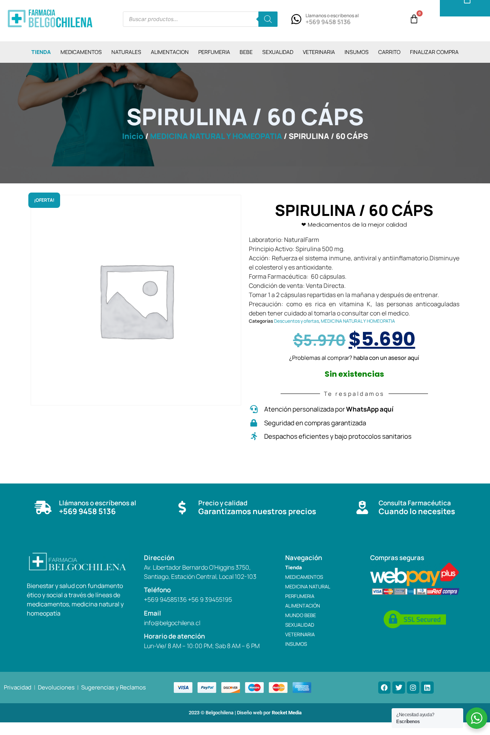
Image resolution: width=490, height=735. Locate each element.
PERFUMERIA (214, 52)
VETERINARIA (319, 52)
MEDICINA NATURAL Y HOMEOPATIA (216, 136)
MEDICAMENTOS (81, 52)
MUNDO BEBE (300, 615)
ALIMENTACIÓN (302, 605)
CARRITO (389, 52)
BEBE (246, 52)
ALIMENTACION (170, 52)
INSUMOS (357, 52)
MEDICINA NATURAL (307, 586)
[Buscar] (268, 19)
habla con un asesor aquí (386, 358)
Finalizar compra (434, 52)
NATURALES (126, 52)
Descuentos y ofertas (296, 321)
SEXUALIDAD (277, 52)
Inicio (133, 136)
